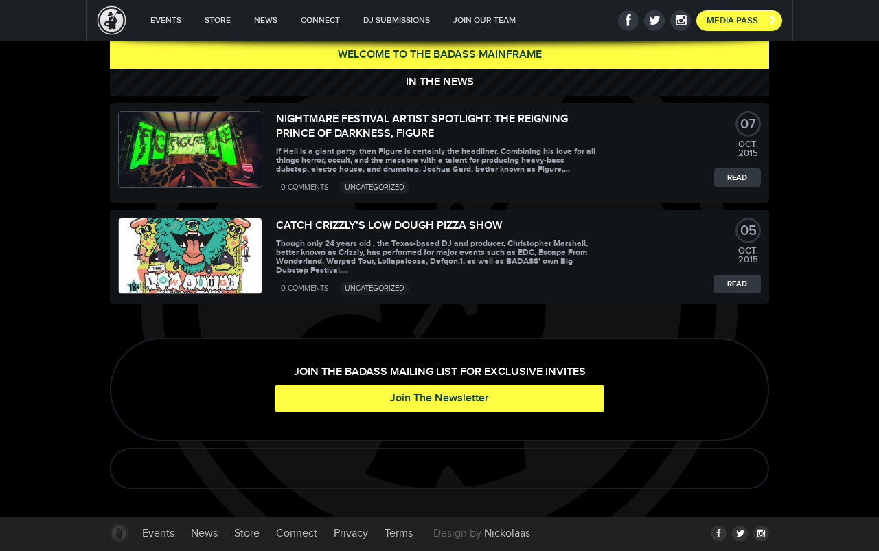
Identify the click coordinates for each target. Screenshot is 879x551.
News (265, 20)
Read (737, 177)
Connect (320, 20)
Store (218, 20)
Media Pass (732, 20)
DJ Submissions (396, 20)
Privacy (351, 533)
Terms (399, 533)
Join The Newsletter (439, 398)
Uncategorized (374, 187)
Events (165, 20)
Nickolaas (507, 533)
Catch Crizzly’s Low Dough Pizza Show (389, 225)
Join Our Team (484, 20)
